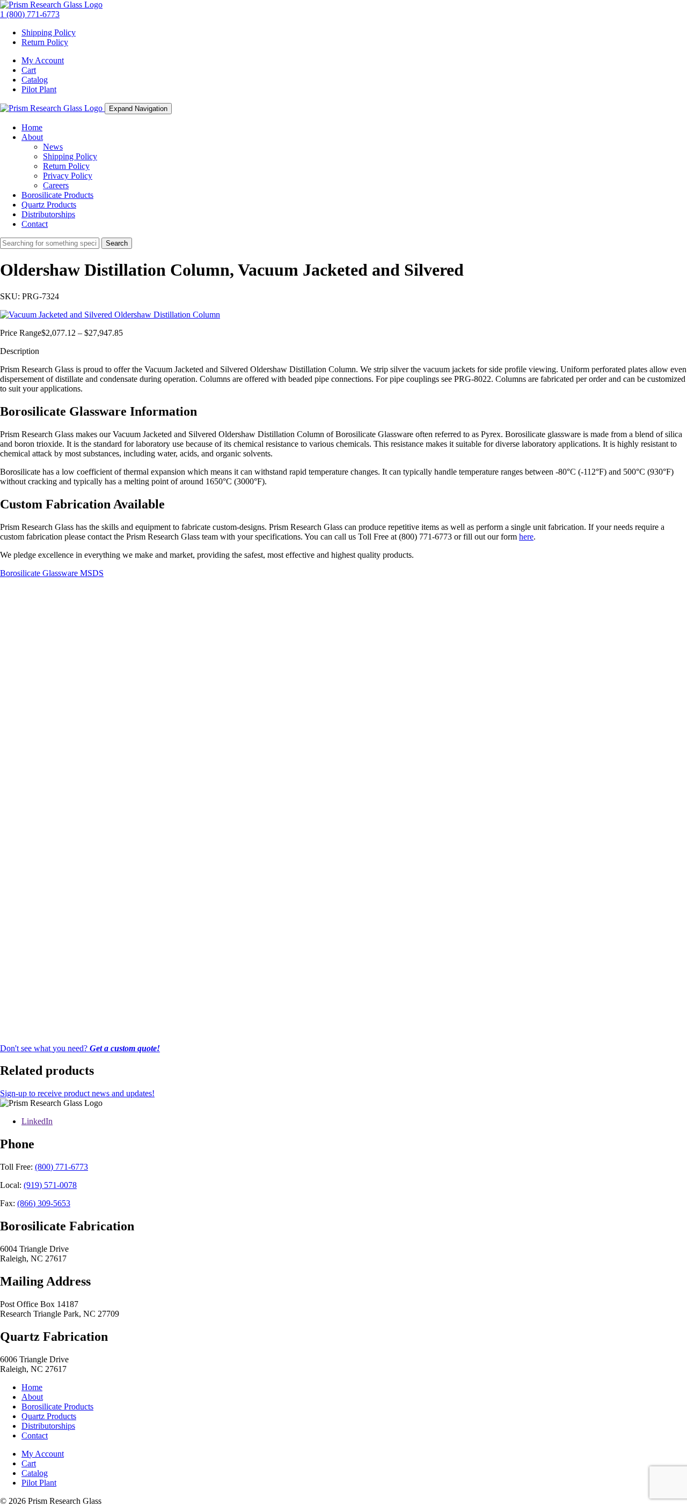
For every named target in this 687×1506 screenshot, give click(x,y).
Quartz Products (48, 204)
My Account (42, 60)
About (32, 137)
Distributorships (48, 214)
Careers (56, 185)
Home (31, 127)
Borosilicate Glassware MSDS (52, 573)
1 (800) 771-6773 (30, 14)
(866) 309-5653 (43, 1203)
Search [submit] (117, 243)
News (53, 146)
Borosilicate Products (57, 195)
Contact (34, 223)
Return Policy (44, 42)
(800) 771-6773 (61, 1166)
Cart (28, 70)
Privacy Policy (67, 175)
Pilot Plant (38, 89)
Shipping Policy (48, 32)
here (526, 536)
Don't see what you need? (80, 1048)
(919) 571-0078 (50, 1185)
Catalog (34, 79)
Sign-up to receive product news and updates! (77, 1093)
